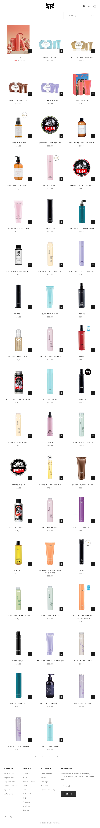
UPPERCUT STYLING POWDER (18, 399)
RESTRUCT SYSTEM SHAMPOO (50, 271)
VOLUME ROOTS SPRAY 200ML (81, 228)
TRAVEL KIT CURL (50, 57)
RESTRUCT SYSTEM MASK (18, 442)
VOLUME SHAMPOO (18, 704)
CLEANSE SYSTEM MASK (50, 616)
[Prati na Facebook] (5, 816)
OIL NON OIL (18, 570)
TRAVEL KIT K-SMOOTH (18, 100)
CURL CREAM (50, 228)
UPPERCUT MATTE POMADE (50, 143)
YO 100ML (18, 314)
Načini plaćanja (46, 773)
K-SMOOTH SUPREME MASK (81, 485)
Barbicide (26, 806)
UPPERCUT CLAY (18, 485)
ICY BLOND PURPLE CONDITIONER (50, 661)
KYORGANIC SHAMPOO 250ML (81, 143)
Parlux (25, 777)
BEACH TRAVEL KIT (81, 100)
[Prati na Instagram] (11, 816)
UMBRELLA (82, 399)
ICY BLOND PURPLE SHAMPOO (81, 271)
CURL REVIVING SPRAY (50, 746)
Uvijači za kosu (9, 781)
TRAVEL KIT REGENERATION (81, 57)
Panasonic (26, 802)
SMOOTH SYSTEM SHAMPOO (18, 746)
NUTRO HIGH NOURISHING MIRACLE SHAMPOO (82, 617)
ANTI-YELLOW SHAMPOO (82, 661)
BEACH (18, 57)
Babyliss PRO (27, 773)
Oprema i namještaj (48, 790)
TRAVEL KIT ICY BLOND (50, 100)
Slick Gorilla (27, 794)
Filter (92, 16)
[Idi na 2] (64, 756)
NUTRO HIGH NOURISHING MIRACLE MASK (50, 571)
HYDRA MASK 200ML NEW (18, 228)
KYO (24, 790)
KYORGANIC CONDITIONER (18, 186)
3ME (24, 798)
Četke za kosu (9, 794)
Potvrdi (69, 794)
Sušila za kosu (9, 773)
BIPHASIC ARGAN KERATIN (50, 485)
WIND (81, 570)
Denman (26, 810)
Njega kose (8, 790)
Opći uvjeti (45, 781)
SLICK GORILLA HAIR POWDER (18, 271)
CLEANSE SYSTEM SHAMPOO (82, 442)
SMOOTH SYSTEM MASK (81, 704)
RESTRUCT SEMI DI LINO (18, 357)
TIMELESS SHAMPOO (81, 528)
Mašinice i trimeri (10, 785)
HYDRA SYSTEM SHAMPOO (50, 357)
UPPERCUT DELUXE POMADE (81, 186)
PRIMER (50, 442)
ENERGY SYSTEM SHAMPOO (18, 616)
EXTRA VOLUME (18, 661)
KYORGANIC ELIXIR (18, 143)
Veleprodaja (45, 785)
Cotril (25, 785)
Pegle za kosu (9, 777)
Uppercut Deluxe (29, 781)
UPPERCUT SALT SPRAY (18, 528)
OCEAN (82, 314)
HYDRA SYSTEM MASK (50, 528)
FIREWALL (82, 357)
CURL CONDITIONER (50, 314)
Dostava (43, 777)
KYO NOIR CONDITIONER (50, 704)
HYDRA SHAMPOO (50, 186)
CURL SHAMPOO (50, 399)
